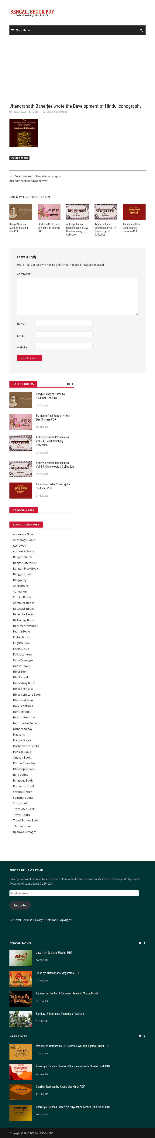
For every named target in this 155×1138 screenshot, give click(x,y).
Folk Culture (21, 649)
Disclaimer (50, 920)
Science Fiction (22, 792)
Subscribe (20, 905)
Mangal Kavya (22, 740)
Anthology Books (24, 540)
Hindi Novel (20, 677)
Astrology (19, 545)
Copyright (65, 920)
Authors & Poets (23, 551)
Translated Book (24, 809)
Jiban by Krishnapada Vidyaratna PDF (58, 973)
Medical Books (22, 752)
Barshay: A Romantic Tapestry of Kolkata (60, 1014)
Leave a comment (57, 111)
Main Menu (23, 30)
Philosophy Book (24, 769)
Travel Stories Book (25, 820)
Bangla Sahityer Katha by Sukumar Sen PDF (19, 227)
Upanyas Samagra (24, 832)
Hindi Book (20, 671)
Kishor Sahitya (22, 729)
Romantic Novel (23, 786)
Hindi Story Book (24, 683)
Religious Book (23, 780)
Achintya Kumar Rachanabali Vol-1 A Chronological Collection (55, 465)
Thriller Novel (22, 826)
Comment (24, 274)
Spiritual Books (23, 797)
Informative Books (25, 723)
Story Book (20, 803)
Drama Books (21, 631)
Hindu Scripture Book (26, 694)
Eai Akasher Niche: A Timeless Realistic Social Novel (67, 993)
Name (22, 324)
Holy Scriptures (23, 706)
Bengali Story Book (25, 568)
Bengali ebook (22, 557)
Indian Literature (24, 717)
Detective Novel (23, 614)
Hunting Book (22, 712)
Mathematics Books (26, 746)
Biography (19, 580)
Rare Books (20, 774)
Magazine (19, 734)
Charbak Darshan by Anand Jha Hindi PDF (60, 1086)
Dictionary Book (23, 620)
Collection (20, 591)
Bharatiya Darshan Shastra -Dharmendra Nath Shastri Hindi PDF (73, 1066)
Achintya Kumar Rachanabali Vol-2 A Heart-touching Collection (52, 441)
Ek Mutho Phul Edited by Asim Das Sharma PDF (49, 227)
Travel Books (21, 815)
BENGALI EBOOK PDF (41, 1133)
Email (21, 335)
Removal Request (20, 920)
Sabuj (36, 111)
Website (22, 347)
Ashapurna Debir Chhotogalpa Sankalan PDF (132, 227)
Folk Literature (23, 654)
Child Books (20, 585)
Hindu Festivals (23, 689)
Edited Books (21, 637)
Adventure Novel (23, 534)
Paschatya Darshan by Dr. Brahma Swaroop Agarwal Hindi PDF (73, 1046)
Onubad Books (22, 757)
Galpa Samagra (23, 660)
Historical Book (23, 700)
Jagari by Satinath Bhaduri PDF (54, 952)
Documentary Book (25, 626)
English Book (21, 643)
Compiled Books (23, 603)
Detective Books (23, 608)
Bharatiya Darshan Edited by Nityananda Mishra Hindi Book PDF (73, 1107)
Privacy (38, 920)
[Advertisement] (77, 69)
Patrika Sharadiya (24, 763)
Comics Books (22, 597)
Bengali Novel (22, 574)
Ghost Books (21, 666)
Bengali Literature (25, 563)
